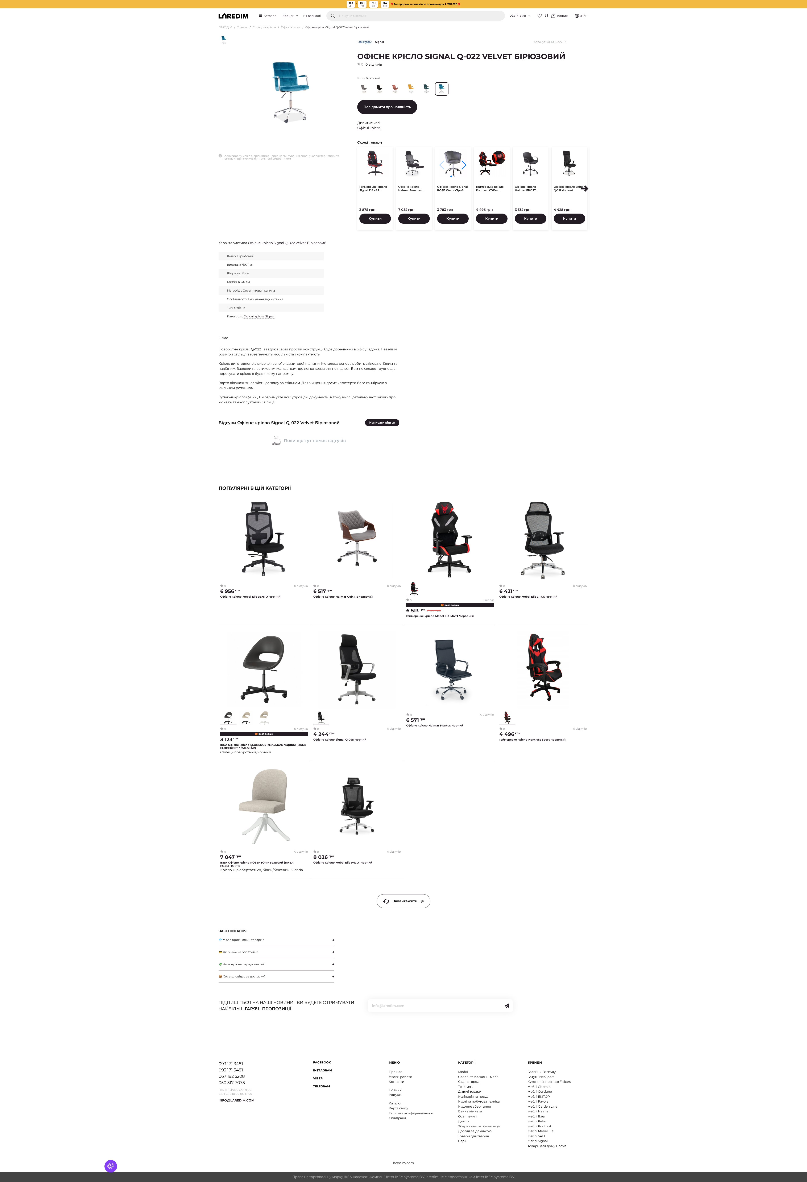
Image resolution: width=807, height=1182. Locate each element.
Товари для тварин (473, 1136)
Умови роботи (400, 1077)
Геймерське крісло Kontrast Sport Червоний (532, 739)
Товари (242, 27)
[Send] (507, 1005)
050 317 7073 (232, 1082)
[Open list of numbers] (529, 16)
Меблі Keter (537, 1121)
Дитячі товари (469, 1092)
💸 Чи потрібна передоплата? (241, 964)
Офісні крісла (290, 27)
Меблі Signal (537, 1141)
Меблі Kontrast (539, 1126)
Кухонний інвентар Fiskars (549, 1082)
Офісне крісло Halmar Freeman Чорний (410, 188)
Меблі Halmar (538, 1111)
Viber (318, 1078)
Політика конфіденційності (411, 1113)
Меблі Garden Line (542, 1106)
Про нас (395, 1072)
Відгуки (395, 1095)
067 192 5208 (232, 1076)
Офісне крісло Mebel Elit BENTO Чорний (250, 596)
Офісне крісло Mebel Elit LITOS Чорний (528, 596)
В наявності (312, 16)
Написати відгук (382, 422)
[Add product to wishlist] (305, 505)
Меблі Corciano (539, 1092)
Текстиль (465, 1087)
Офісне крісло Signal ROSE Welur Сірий (452, 188)
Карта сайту (398, 1108)
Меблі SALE (536, 1136)
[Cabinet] (546, 15)
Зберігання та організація (479, 1126)
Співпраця (397, 1118)
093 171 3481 (518, 15)
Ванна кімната (470, 1111)
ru (586, 16)
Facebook (322, 1062)
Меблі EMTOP (538, 1097)
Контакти (396, 1082)
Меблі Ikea (536, 1116)
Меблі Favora (538, 1101)
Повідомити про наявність (387, 107)
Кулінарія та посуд (473, 1097)
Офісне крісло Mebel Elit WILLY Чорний (342, 862)
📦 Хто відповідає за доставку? (242, 976)
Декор (463, 1121)
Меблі (463, 1072)
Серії (462, 1141)
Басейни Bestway (541, 1072)
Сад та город (468, 1082)
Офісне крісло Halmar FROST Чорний (525, 188)
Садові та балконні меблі (478, 1077)
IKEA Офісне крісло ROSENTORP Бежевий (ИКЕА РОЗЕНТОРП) (256, 864)
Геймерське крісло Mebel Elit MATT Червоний (440, 616)
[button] (464, 165)
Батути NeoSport (540, 1077)
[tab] (276, 940)
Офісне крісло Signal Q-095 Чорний (339, 739)
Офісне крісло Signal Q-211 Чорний (569, 188)
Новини (395, 1090)
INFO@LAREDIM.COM (236, 1100)
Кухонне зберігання (474, 1106)
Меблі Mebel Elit (540, 1131)
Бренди (288, 16)
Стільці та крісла (264, 27)
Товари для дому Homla (547, 1146)
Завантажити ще (408, 901)
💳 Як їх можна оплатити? (238, 952)
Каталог (270, 16)
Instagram (322, 1070)
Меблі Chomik (538, 1087)
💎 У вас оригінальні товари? (241, 940)
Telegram (321, 1086)
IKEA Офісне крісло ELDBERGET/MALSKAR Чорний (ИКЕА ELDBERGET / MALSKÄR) (263, 746)
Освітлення (467, 1116)
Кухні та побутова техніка (479, 1101)
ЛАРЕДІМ (225, 27)
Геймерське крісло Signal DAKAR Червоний (373, 188)
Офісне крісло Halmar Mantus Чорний (434, 725)
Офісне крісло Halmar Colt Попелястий (343, 596)
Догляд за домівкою (475, 1131)
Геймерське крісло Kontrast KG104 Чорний (490, 188)
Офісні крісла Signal (259, 316)
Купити (375, 219)
